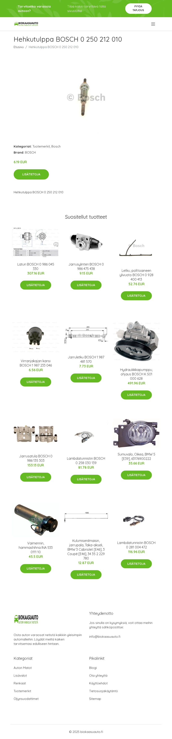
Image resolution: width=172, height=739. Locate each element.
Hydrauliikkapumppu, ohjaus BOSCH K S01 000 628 (136, 374)
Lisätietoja (31, 174)
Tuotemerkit (41, 146)
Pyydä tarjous (138, 8)
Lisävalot (20, 675)
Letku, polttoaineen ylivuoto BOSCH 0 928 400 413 (136, 274)
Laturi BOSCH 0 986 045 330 (35, 266)
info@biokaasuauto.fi (104, 637)
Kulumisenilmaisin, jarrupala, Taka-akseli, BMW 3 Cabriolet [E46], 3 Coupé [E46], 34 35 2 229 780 (86, 549)
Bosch (56, 146)
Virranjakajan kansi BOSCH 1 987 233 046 (36, 363)
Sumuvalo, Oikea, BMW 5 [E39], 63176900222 (136, 456)
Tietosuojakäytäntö (103, 691)
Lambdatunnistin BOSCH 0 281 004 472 (136, 545)
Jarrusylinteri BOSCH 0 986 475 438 (86, 266)
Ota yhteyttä (98, 675)
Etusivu (19, 47)
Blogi (93, 668)
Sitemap (95, 699)
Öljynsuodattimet (26, 699)
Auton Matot (23, 668)
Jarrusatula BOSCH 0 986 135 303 (35, 458)
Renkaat (20, 683)
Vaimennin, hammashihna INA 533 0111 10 (36, 547)
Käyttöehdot (98, 683)
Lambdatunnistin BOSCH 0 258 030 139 (86, 460)
